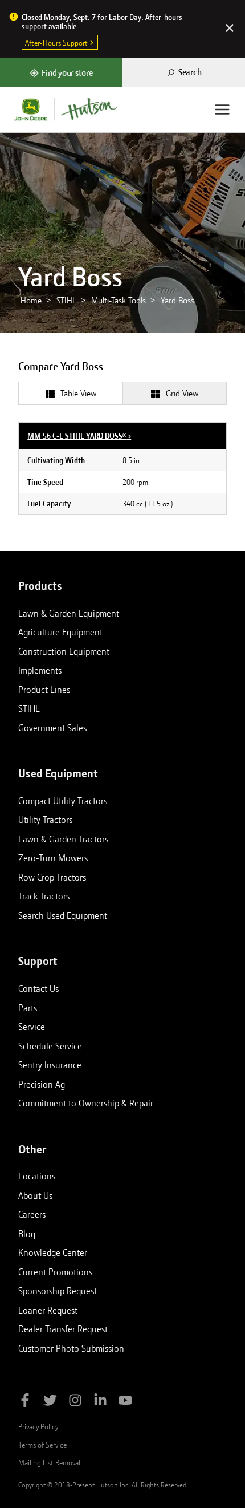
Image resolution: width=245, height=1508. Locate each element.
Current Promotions (55, 1272)
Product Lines (44, 689)
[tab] (70, 393)
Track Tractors (44, 896)
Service (31, 1026)
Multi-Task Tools (118, 300)
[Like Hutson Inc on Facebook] (25, 1402)
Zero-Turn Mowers (53, 858)
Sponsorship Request (57, 1290)
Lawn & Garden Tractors (63, 839)
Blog (26, 1233)
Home (31, 300)
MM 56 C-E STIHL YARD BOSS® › (79, 435)
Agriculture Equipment (60, 632)
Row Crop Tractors (52, 877)
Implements (40, 670)
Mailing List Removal (49, 1462)
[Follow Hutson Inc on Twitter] (50, 1402)
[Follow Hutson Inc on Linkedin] (100, 1402)
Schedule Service (50, 1046)
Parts (27, 1008)
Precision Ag (41, 1084)
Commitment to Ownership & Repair (85, 1103)
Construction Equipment (63, 651)
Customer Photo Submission (71, 1348)
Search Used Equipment (62, 915)
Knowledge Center (52, 1252)
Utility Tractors (45, 819)
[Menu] (222, 109)
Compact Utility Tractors (62, 800)
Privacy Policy (38, 1426)
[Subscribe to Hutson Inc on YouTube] (125, 1402)
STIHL (66, 300)
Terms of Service (42, 1444)
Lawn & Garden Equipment (68, 613)
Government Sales (52, 727)
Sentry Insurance (49, 1065)
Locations (36, 1176)
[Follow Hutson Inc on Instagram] (75, 1402)
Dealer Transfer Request (63, 1329)
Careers (32, 1214)
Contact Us (38, 988)
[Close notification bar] (229, 29)
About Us (35, 1195)
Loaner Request (47, 1310)
